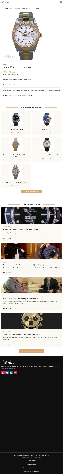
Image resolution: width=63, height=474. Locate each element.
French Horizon (37, 457)
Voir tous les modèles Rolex (31, 191)
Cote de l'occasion (14, 8)
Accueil (6, 8)
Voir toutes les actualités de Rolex (31, 351)
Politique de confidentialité (31, 471)
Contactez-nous (31, 460)
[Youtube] (15, 372)
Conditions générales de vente (31, 468)
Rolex (22, 8)
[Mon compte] (57, 2)
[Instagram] (3, 372)
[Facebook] (7, 372)
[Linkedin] (11, 372)
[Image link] (7, 362)
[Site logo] (5, 2)
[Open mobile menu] (61, 2)
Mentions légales (31, 464)
